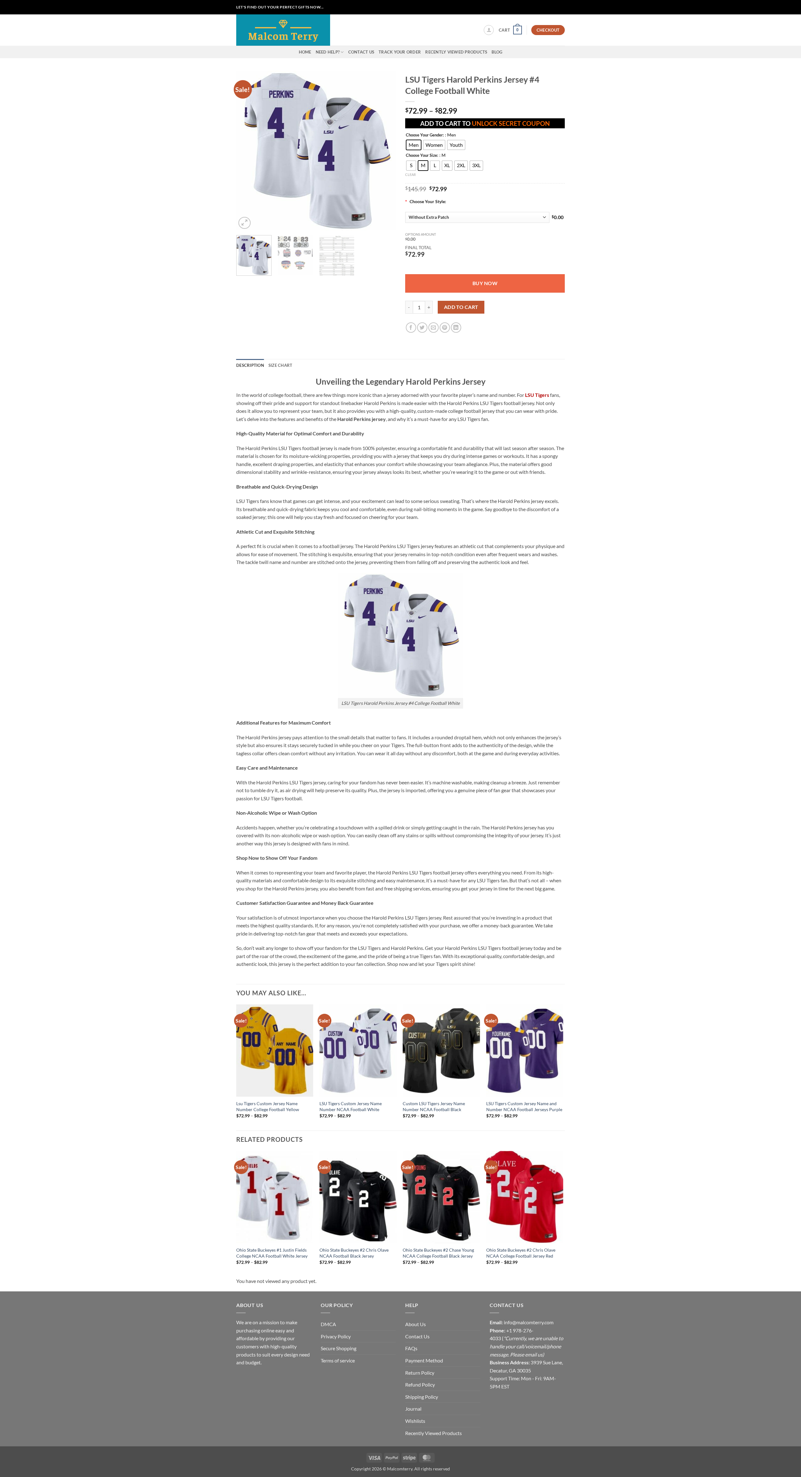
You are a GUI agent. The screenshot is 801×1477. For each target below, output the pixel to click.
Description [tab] (250, 365)
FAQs (411, 1348)
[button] (489, 30)
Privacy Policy (336, 1336)
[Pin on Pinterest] (445, 327)
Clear (410, 174)
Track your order (400, 51)
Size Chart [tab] (280, 365)
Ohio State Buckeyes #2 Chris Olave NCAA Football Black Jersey (354, 1253)
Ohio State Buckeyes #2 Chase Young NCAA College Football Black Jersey (438, 1253)
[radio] (413, 145)
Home (305, 51)
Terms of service (338, 1360)
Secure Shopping (338, 1348)
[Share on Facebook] (411, 327)
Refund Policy (420, 1384)
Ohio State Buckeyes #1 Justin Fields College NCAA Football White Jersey (272, 1253)
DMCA (328, 1324)
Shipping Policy (421, 1397)
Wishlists (415, 1421)
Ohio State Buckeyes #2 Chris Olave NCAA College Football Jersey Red (520, 1253)
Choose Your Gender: (425, 135)
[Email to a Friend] (433, 327)
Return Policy (419, 1373)
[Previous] (247, 151)
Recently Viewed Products (456, 51)
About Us (415, 1324)
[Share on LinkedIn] (456, 327)
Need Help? (328, 51)
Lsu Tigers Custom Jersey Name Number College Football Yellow (267, 1106)
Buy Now (484, 283)
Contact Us (361, 51)
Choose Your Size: (422, 155)
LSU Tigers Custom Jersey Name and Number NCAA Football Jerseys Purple (524, 1106)
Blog (497, 51)
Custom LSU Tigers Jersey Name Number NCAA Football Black (434, 1106)
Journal (413, 1409)
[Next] (384, 151)
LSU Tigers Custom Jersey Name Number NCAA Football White (350, 1106)
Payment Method (424, 1360)
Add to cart (461, 307)
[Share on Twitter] (422, 327)
